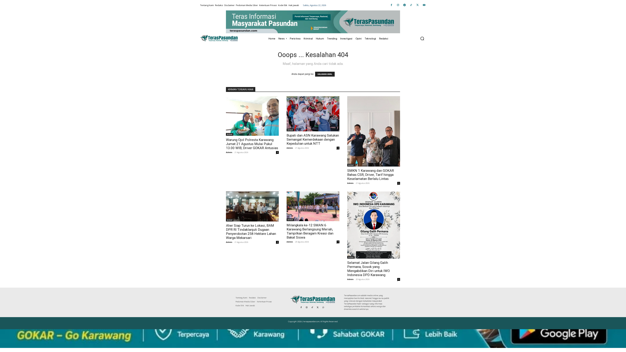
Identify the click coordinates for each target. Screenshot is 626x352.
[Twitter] (417, 5)
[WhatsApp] (323, 307)
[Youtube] (424, 5)
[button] (422, 38)
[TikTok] (411, 5)
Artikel (229, 134)
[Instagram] (397, 5)
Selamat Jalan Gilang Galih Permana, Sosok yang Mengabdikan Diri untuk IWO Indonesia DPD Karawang (368, 269)
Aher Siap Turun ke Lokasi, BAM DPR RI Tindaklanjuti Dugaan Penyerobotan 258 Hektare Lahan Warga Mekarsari (251, 232)
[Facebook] (391, 5)
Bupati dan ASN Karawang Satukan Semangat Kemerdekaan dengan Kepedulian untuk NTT (313, 139)
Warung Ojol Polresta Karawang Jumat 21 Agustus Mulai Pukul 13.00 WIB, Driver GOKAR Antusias (252, 144)
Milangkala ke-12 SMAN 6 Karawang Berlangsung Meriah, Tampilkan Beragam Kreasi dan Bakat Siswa (310, 231)
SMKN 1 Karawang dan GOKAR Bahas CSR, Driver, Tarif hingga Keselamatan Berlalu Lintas (370, 175)
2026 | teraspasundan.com (308, 321)
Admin (229, 152)
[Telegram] (404, 5)
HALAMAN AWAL (325, 74)
